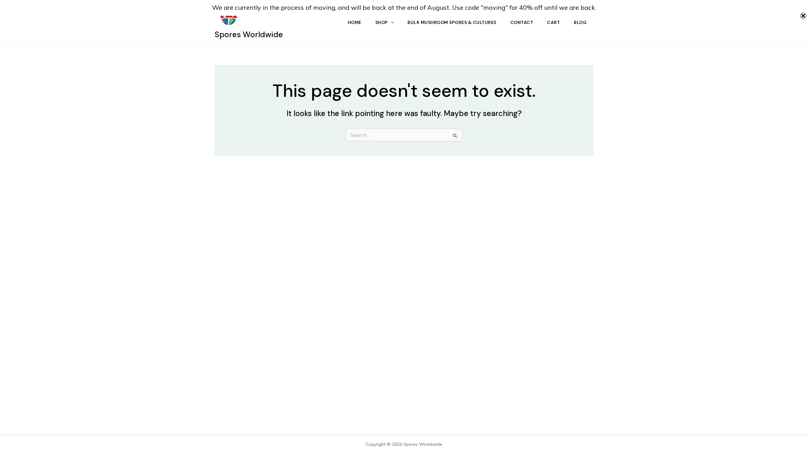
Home (354, 22)
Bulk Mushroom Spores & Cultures (451, 22)
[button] (391, 22)
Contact (521, 22)
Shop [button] (381, 22)
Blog (580, 22)
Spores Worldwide (249, 34)
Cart (553, 22)
